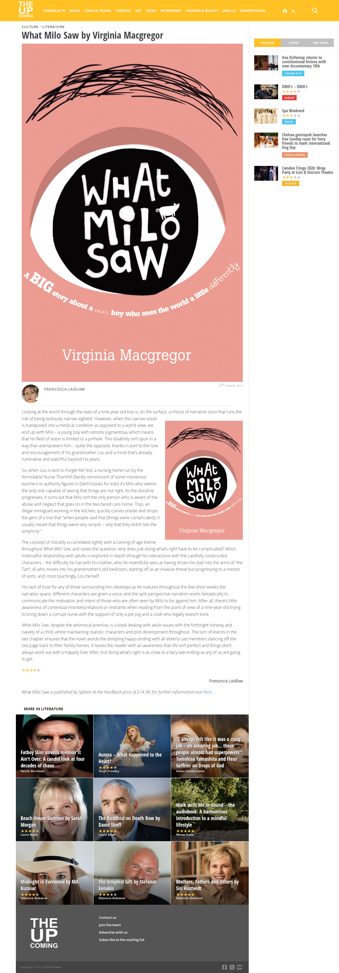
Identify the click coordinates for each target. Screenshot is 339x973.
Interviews (170, 10)
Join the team (110, 924)
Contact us (107, 917)
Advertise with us (113, 932)
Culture (30, 26)
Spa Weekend (293, 110)
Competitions (253, 10)
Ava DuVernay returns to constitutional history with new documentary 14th (304, 61)
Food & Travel (97, 10)
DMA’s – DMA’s (294, 86)
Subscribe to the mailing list (121, 939)
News (151, 10)
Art (138, 10)
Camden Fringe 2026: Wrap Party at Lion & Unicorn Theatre (307, 170)
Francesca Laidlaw (64, 389)
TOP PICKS (320, 43)
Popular (267, 43)
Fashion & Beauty (201, 10)
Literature (53, 26)
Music (74, 10)
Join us (229, 10)
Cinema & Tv (54, 10)
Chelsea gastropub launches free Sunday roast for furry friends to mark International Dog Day (306, 141)
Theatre (123, 10)
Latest (294, 43)
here (207, 692)
